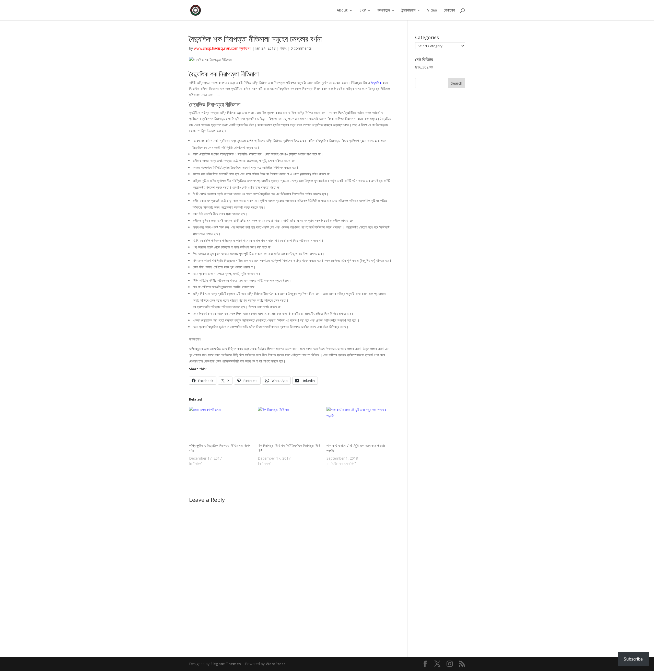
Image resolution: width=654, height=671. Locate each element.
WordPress (276, 663)
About (342, 10)
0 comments (301, 48)
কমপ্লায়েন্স (384, 10)
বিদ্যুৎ (283, 48)
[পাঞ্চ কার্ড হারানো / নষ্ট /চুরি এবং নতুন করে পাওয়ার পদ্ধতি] (358, 425)
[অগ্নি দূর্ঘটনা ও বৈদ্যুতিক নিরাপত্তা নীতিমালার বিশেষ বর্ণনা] (221, 425)
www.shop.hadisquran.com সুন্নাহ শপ (222, 48)
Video (432, 10)
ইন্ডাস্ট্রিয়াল (408, 10)
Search (456, 83)
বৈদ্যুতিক (376, 82)
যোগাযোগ (449, 10)
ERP (362, 10)
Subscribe (633, 659)
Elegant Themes (226, 663)
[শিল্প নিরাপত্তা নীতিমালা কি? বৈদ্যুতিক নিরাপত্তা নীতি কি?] (289, 425)
